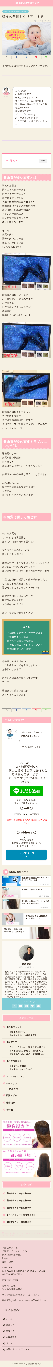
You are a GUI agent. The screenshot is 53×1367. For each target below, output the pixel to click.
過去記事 (10, 1102)
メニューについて (15, 1076)
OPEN (43, 161)
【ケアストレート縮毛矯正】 (23, 1035)
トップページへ (26, 855)
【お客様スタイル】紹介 (21, 1069)
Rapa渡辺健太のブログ (26, 2)
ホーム (9, 1319)
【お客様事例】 (14, 1061)
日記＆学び (11, 1095)
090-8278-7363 (26, 814)
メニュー (10, 1343)
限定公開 (13, 1089)
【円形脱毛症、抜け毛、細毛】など (26, 1051)
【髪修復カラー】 (17, 1032)
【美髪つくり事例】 (18, 1066)
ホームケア (11, 1083)
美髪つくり (11, 1331)
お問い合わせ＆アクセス (17, 1349)
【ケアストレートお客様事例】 (21, 1215)
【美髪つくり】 (14, 1026)
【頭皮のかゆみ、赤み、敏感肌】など (27, 1054)
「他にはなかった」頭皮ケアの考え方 (16, 11)
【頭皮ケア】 (13, 1042)
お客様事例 (11, 1337)
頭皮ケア (10, 1325)
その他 (9, 1109)
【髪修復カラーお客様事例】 (20, 1193)
